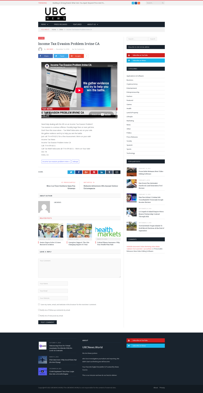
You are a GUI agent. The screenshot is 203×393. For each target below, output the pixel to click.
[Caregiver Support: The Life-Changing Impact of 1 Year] (79, 231)
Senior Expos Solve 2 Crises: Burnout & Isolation (50, 243)
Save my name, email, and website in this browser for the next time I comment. (68, 304)
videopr (75, 161)
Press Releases (60, 24)
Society (129, 141)
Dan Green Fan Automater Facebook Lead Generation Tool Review (150, 185)
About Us (91, 24)
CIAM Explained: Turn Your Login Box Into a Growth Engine (61, 372)
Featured (77, 24)
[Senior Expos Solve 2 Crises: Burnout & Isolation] (50, 231)
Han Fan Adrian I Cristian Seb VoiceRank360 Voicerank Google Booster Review (151, 199)
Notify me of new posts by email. (51, 316)
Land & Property (132, 112)
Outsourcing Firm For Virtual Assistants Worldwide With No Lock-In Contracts (60, 348)
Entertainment (132, 88)
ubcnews (49, 49)
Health (129, 108)
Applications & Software (135, 76)
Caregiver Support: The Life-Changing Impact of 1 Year (79, 243)
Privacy (162, 388)
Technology (131, 153)
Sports (129, 149)
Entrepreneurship (133, 92)
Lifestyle (130, 116)
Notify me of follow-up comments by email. (55, 310)
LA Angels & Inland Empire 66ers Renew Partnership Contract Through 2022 (151, 214)
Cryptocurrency (132, 84)
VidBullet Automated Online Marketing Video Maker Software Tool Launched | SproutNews (143, 247)
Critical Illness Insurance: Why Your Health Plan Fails (108, 243)
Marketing (130, 121)
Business (130, 80)
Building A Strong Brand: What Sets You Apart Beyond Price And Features (80, 3)
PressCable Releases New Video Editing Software (151, 172)
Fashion (129, 96)
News (43, 24)
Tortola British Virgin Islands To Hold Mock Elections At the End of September (151, 228)
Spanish (130, 145)
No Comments (79, 49)
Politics (129, 133)
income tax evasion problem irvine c (56, 161)
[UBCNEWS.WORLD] (55, 13)
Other (41, 38)
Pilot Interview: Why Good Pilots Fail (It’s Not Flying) (62, 361)
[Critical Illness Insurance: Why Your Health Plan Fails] (108, 231)
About (156, 388)
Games (129, 104)
